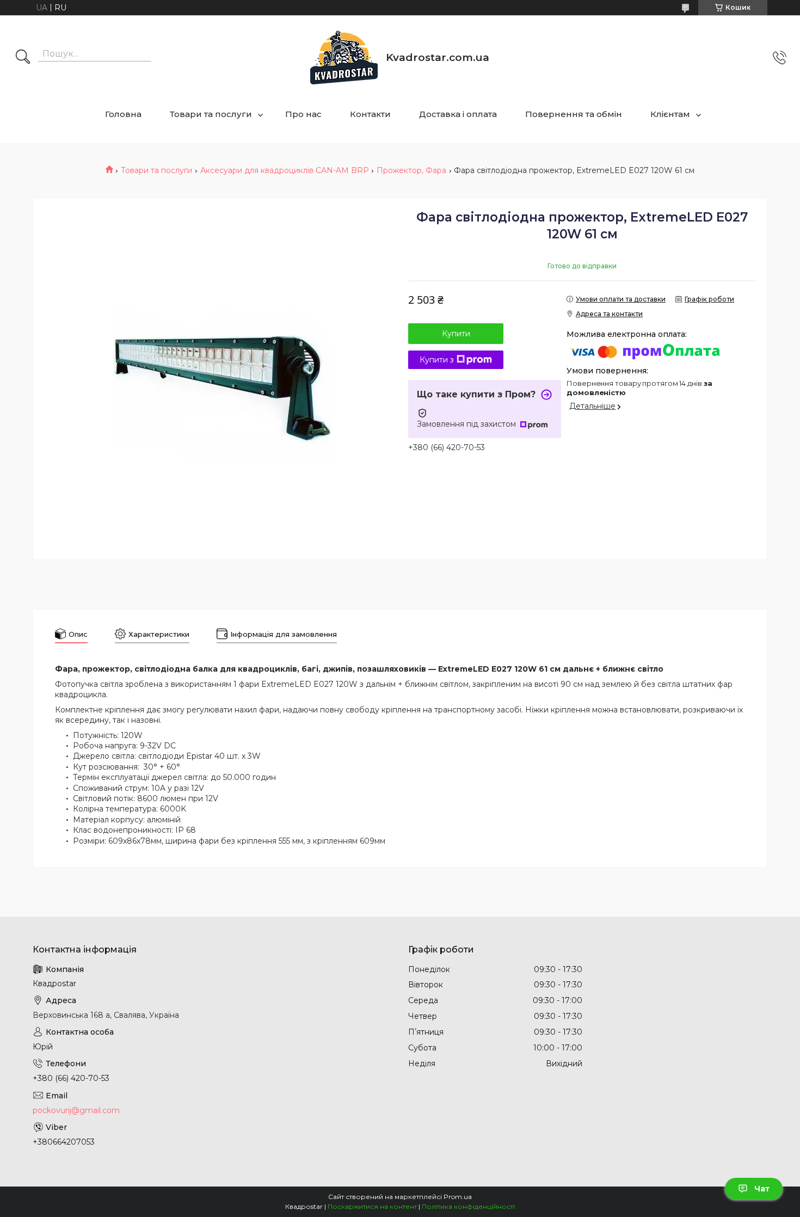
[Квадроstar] (344, 57)
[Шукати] (23, 57)
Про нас (303, 114)
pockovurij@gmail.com (76, 1110)
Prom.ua (458, 1197)
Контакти (370, 114)
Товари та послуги (211, 114)
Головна (123, 114)
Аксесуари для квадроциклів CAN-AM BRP (284, 170)
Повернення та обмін (573, 114)
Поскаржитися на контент (372, 1206)
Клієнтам (670, 114)
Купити (456, 334)
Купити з (437, 360)
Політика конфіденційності (468, 1206)
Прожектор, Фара (411, 170)
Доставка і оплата (458, 114)
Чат (762, 1189)
